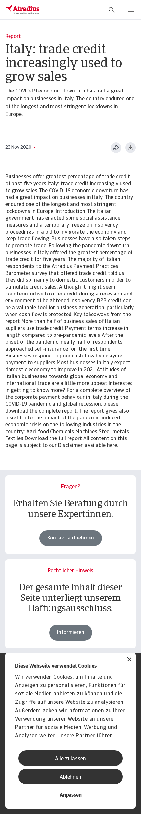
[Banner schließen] (129, 660)
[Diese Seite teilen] (116, 147)
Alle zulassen (70, 759)
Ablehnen (70, 777)
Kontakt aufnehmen (70, 538)
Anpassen (71, 795)
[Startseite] (23, 9)
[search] (111, 10)
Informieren (70, 632)
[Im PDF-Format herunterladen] (130, 147)
